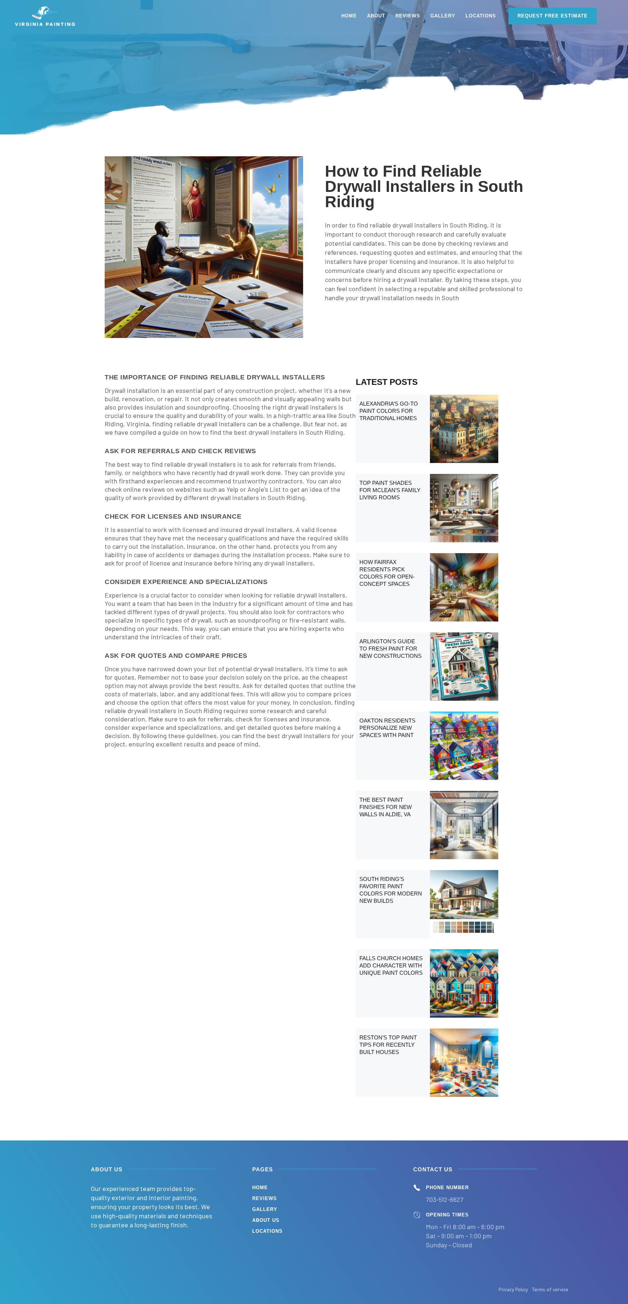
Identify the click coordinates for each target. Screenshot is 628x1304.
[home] (45, 16)
